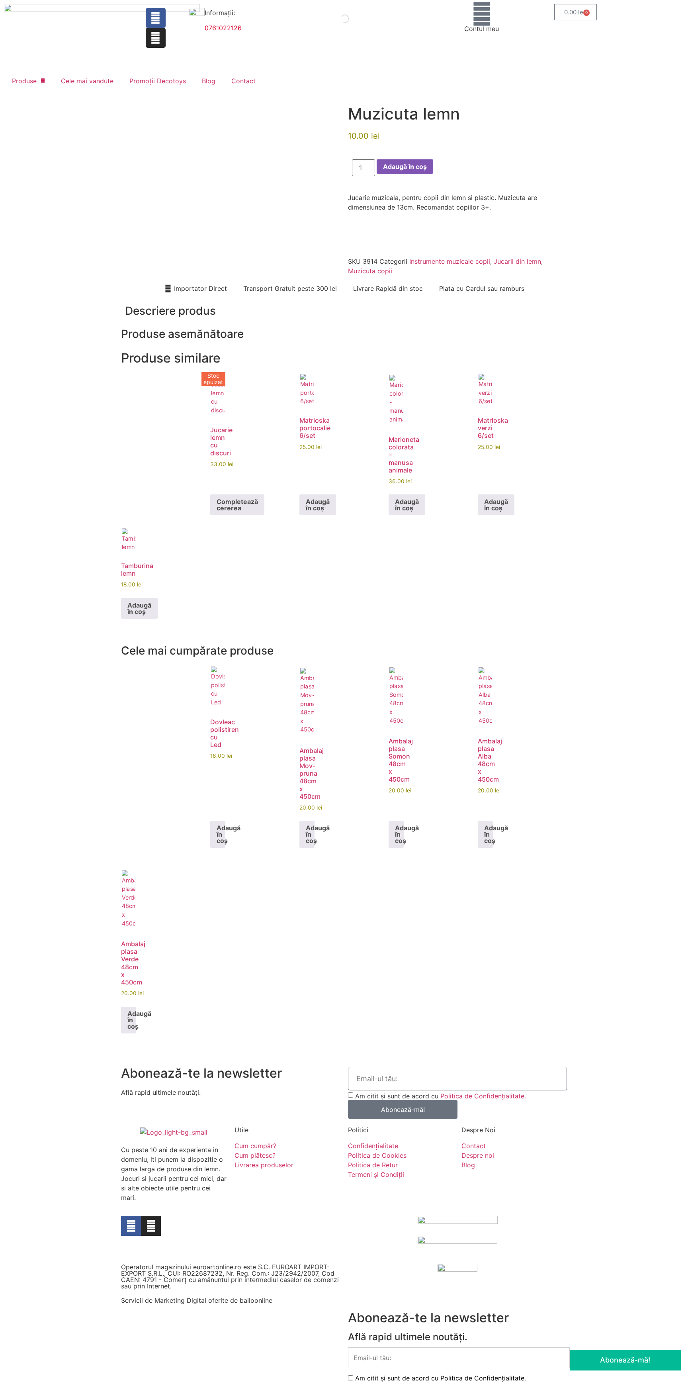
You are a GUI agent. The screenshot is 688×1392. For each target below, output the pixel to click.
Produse (24, 81)
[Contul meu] (482, 14)
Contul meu (481, 29)
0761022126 (223, 28)
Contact (243, 81)
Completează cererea (237, 505)
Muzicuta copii (370, 271)
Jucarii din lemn (517, 261)
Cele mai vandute (87, 81)
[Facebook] (156, 18)
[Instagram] (156, 38)
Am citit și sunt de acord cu (440, 1096)
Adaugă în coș (405, 167)
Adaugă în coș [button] (318, 505)
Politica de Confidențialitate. (483, 1096)
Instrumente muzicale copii (449, 261)
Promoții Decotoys (157, 81)
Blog (208, 81)
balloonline (256, 1300)
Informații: (220, 13)
